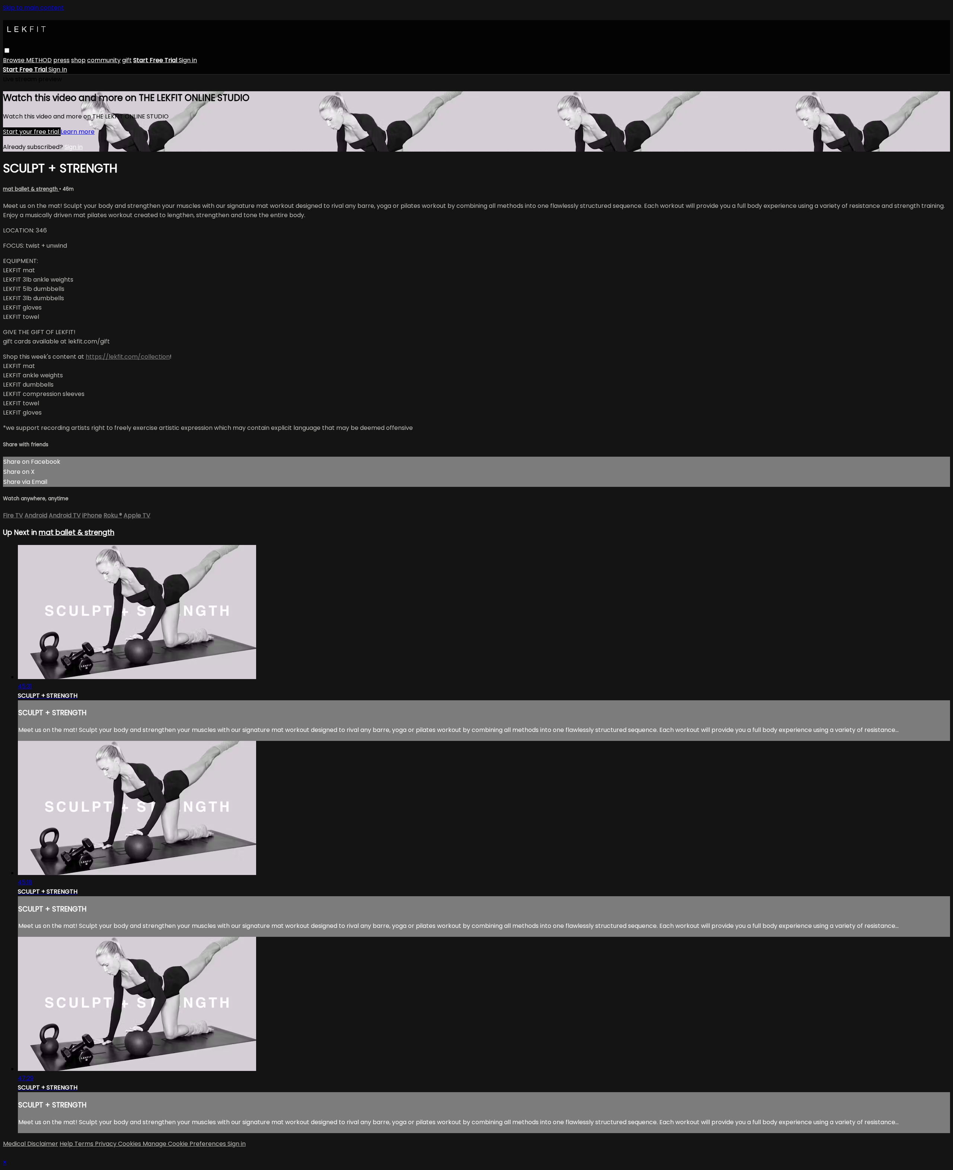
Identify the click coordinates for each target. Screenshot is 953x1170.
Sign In (57, 69)
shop (78, 60)
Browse (14, 60)
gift (127, 60)
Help (67, 1143)
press (61, 60)
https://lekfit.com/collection (128, 356)
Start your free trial (32, 131)
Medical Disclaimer (30, 1143)
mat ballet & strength (31, 189)
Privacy (106, 1143)
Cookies (130, 1143)
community (104, 60)
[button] (6, 50)
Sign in (188, 60)
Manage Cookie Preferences (185, 1143)
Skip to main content (33, 7)
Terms (84, 1143)
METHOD (39, 60)
